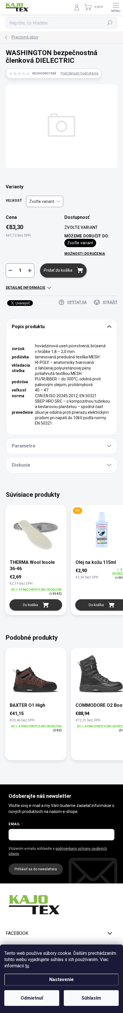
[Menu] (116, 7)
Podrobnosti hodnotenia (79, 73)
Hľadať (110, 23)
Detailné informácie (25, 288)
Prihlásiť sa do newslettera (36, 869)
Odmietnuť (32, 998)
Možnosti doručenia (84, 254)
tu (27, 965)
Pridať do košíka (58, 270)
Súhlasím (91, 998)
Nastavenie (61, 979)
